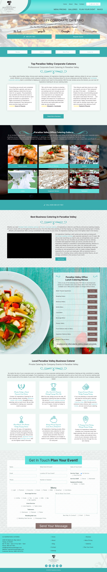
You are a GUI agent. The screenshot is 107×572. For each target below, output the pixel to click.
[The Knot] (17, 30)
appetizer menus (28, 436)
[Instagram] (53, 565)
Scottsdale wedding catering (63, 236)
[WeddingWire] (89, 30)
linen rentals (18, 400)
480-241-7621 (11, 545)
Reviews (88, 537)
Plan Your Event (88, 547)
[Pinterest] (57, 565)
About (53, 540)
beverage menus (25, 438)
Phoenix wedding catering (57, 400)
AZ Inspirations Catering (92, 137)
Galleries (88, 544)
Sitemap (53, 550)
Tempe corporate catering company (36, 135)
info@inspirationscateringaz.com (12, 547)
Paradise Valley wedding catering (28, 227)
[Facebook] (46, 565)
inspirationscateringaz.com (16, 549)
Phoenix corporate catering (48, 227)
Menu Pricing (88, 540)
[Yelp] (41, 30)
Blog (53, 544)
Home (53, 537)
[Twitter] (50, 565)
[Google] (65, 30)
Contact (53, 547)
